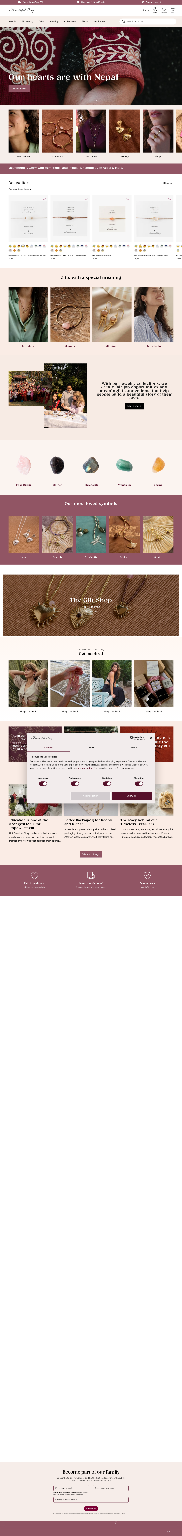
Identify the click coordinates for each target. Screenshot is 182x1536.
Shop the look (28, 711)
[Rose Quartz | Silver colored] (44, 246)
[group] (91, 134)
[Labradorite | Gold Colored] (178, 250)
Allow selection (90, 796)
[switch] (75, 783)
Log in (157, 10)
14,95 (11, 258)
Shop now (19, 73)
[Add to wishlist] (44, 199)
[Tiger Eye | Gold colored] (27, 246)
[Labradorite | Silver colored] (36, 246)
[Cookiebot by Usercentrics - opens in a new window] (132, 738)
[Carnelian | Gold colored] (14, 250)
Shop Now (91, 611)
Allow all (131, 796)
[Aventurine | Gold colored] (10, 246)
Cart (173, 10)
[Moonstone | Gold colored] (23, 246)
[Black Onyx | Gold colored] (18, 250)
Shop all (168, 183)
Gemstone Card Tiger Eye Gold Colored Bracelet (68, 255)
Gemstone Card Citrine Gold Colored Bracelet (151, 255)
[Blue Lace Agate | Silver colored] (31, 246)
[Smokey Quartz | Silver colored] (10, 250)
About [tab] (134, 747)
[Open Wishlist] (164, 9)
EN (144, 10)
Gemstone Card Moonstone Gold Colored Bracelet (27, 255)
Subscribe (91, 1508)
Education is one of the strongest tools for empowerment (28, 824)
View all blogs (91, 854)
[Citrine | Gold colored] (14, 246)
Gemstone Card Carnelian (101, 255)
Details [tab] (91, 747)
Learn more (134, 406)
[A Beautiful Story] (23, 10)
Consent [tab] (48, 747)
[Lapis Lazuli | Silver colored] (40, 246)
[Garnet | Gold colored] (18, 246)
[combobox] (147, 21)
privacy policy (84, 768)
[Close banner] (151, 738)
